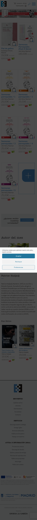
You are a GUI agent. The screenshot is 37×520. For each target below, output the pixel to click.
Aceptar (18, 256)
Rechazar (18, 262)
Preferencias (18, 267)
